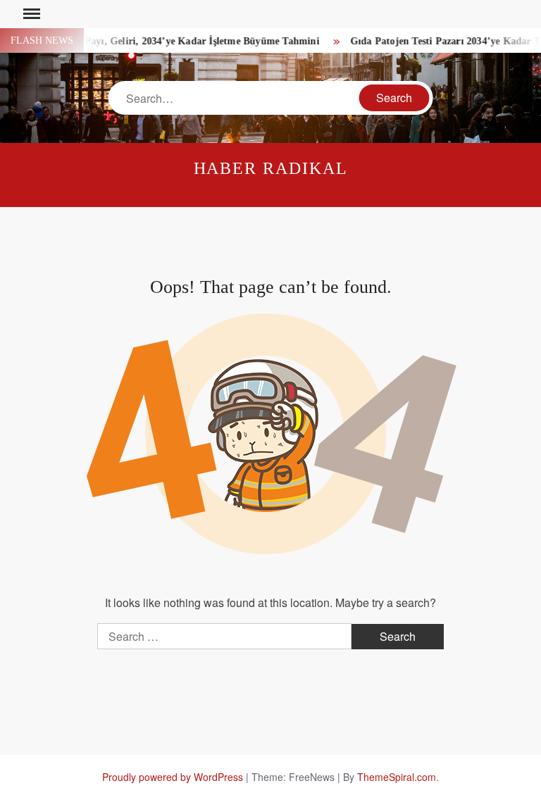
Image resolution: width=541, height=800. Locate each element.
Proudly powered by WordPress (172, 777)
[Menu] (30, 14)
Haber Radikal (271, 168)
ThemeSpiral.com (396, 777)
